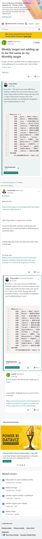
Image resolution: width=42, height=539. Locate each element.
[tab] (20, 465)
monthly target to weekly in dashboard (19, 495)
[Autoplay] (17, 465)
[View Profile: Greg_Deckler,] (6, 85)
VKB (15, 506)
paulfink (10, 41)
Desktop (6, 29)
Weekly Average (11, 488)
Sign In (37, 24)
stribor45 (19, 482)
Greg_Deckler (13, 84)
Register (31, 24)
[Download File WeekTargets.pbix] (18, 168)
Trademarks (5, 532)
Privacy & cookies (19, 528)
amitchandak (11, 190)
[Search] (26, 23)
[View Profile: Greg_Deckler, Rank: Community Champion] (7, 279)
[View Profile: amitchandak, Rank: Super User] (4, 191)
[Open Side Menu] (3, 23)
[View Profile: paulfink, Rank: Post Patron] (4, 42)
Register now (6, 17)
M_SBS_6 (19, 490)
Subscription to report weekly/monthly (19, 480)
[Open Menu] (39, 29)
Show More (7, 67)
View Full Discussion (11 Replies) (13, 182)
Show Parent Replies (7, 186)
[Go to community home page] (15, 24)
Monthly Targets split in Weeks (16, 503)
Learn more (27, 36)
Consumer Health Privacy (28, 535)
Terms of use (30, 528)
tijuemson (17, 498)
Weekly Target (10, 511)
